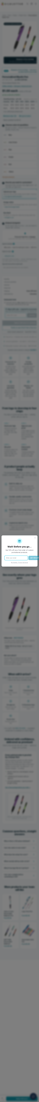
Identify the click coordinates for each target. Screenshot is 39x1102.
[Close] (35, 538)
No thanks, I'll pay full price (19, 562)
